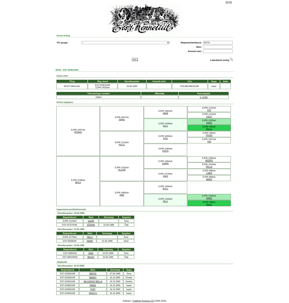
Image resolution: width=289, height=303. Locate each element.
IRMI (122, 195)
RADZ (209, 123)
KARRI (165, 163)
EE (230, 2)
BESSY (90, 257)
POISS (209, 135)
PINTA (165, 151)
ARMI (165, 113)
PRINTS (93, 293)
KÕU (165, 138)
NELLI (90, 237)
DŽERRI (91, 225)
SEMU (122, 119)
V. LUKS (204, 97)
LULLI (209, 116)
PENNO (78, 132)
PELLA (209, 167)
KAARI (91, 221)
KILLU (209, 129)
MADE (209, 179)
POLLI (122, 145)
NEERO (209, 160)
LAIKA (209, 173)
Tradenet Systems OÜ (143, 301)
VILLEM (121, 170)
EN (227, 2)
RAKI (90, 253)
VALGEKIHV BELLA (92, 281)
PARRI (90, 241)
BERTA (92, 273)
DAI (209, 141)
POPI (92, 289)
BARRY (93, 277)
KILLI (165, 126)
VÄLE (165, 176)
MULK (78, 182)
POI (209, 110)
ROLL (165, 189)
